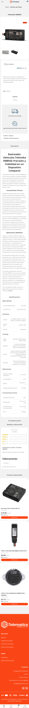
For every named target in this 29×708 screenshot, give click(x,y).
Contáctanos (4, 657)
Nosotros (3, 637)
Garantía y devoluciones (7, 660)
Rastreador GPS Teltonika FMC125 (10, 508)
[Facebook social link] (23, 688)
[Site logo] (14, 1)
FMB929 (10, 291)
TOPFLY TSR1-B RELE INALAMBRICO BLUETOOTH (14, 551)
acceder (8, 452)
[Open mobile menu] (2, 1)
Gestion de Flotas (16, 7)
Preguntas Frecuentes (7, 640)
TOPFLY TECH (4, 553)
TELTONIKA (4, 510)
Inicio (7, 7)
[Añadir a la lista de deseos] (28, 479)
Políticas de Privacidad (7, 647)
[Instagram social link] (26, 688)
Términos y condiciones (7, 644)
